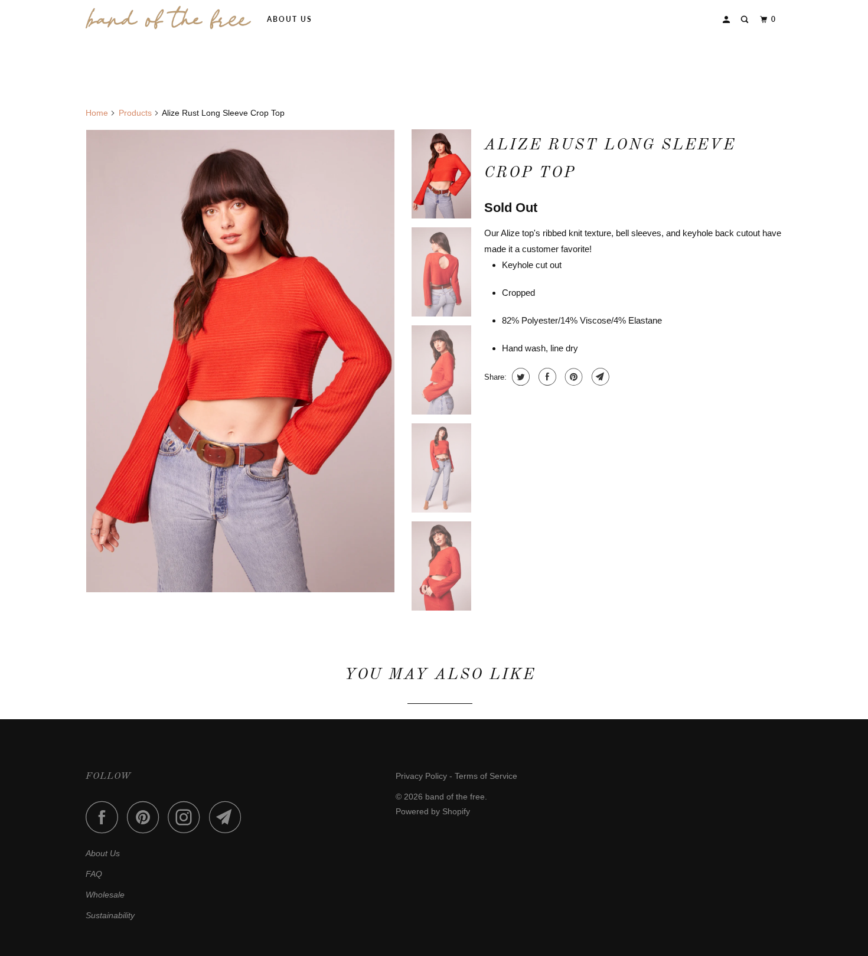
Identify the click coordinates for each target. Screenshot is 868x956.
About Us (289, 19)
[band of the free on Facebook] (105, 817)
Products (135, 113)
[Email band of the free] (228, 817)
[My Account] (727, 20)
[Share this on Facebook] (546, 377)
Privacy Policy (421, 776)
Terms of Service (486, 776)
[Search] (746, 20)
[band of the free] (168, 17)
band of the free (455, 796)
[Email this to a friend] (599, 377)
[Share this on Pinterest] (572, 377)
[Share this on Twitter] (519, 377)
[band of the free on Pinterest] (146, 817)
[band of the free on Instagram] (187, 817)
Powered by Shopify (433, 811)
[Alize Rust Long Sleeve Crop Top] (240, 361)
